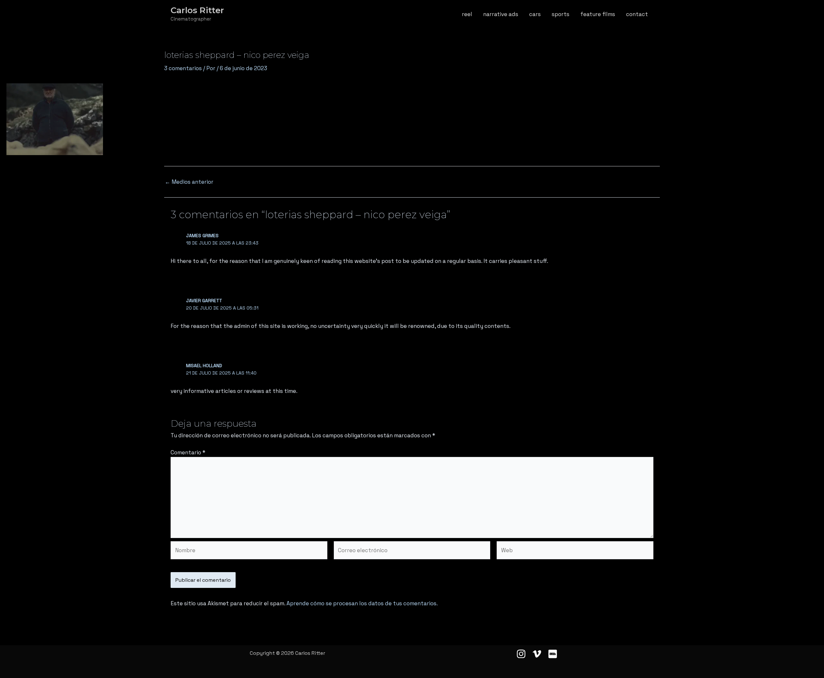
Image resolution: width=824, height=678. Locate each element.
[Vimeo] (537, 654)
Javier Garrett (204, 300)
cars (535, 14)
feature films (597, 14)
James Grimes (202, 235)
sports (560, 14)
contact (637, 14)
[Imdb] (552, 654)
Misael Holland (204, 365)
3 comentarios (183, 68)
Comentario (188, 452)
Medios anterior (189, 182)
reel (467, 14)
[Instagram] (521, 654)
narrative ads (500, 14)
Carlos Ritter (197, 10)
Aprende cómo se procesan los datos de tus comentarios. (362, 603)
